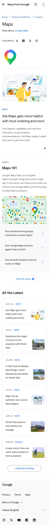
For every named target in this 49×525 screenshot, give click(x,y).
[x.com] (30, 40)
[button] (6, 495)
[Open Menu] (3, 4)
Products (39, 17)
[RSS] (17, 40)
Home (4, 17)
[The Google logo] (7, 485)
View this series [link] (23, 279)
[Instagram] (36, 40)
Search (19, 442)
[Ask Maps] (24, 88)
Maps (5, 109)
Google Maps (21, 30)
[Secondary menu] (43, 4)
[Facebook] (23, 40)
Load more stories (24, 468)
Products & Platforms (21, 17)
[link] (24, 233)
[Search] (36, 4)
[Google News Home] (18, 4)
